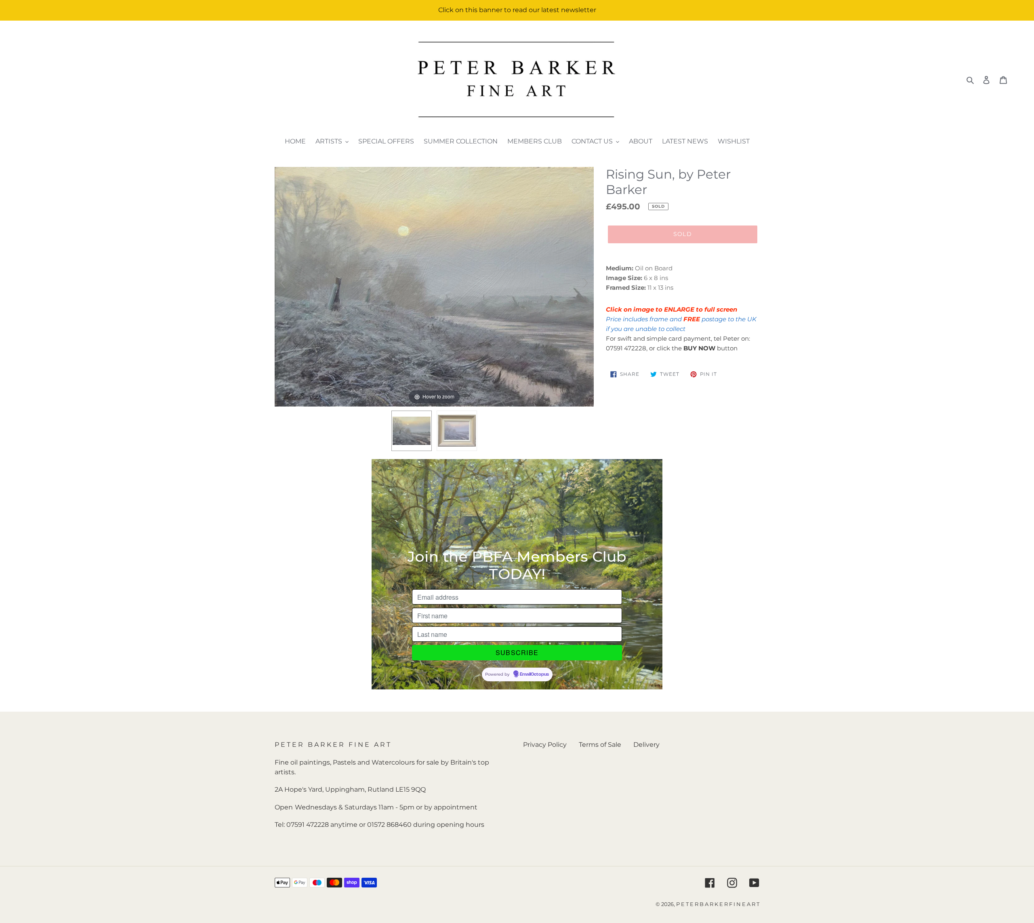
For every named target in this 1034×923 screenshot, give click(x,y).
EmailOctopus (534, 674)
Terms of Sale (600, 744)
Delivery (646, 744)
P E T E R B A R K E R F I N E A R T (717, 904)
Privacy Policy (545, 744)
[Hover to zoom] (434, 286)
